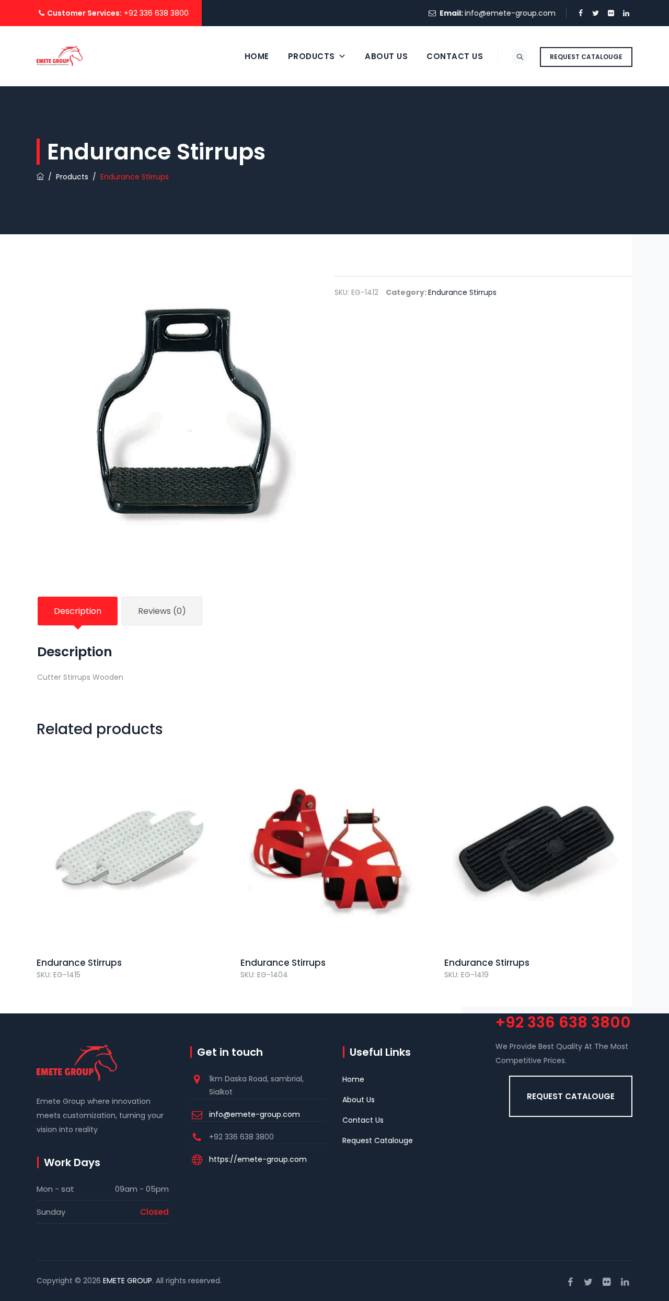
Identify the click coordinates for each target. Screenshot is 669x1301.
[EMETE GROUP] (60, 56)
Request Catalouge (377, 1140)
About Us (386, 56)
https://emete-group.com (258, 1159)
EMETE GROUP (127, 1280)
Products (311, 56)
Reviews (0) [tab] (162, 611)
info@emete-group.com (510, 13)
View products (131, 872)
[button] (570, 1096)
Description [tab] (77, 611)
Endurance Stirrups (462, 292)
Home (257, 56)
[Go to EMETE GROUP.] (40, 177)
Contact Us (454, 56)
